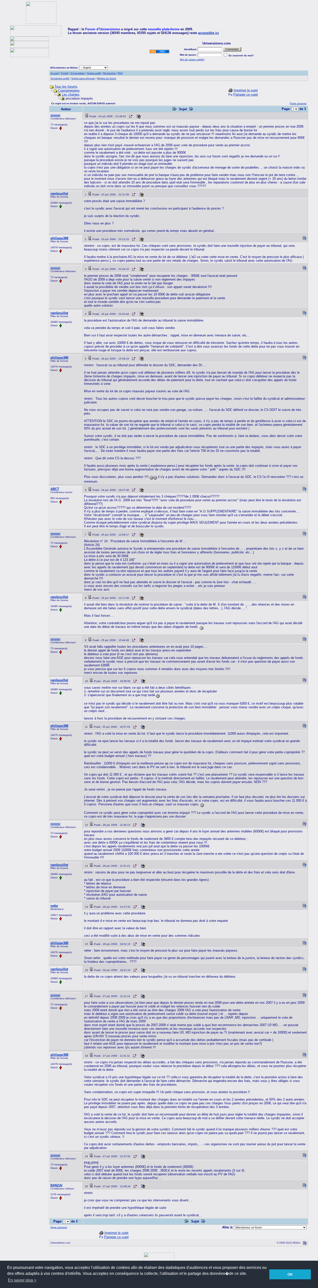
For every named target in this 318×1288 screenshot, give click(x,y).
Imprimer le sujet (246, 90)
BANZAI (56, 1185)
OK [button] (290, 1274)
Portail (64, 73)
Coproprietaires (69, 90)
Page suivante (298, 103)
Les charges (71, 94)
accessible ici (208, 33)
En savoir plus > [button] (22, 1280)
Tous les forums (66, 86)
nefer (54, 906)
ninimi (55, 115)
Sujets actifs (94, 73)
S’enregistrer (77, 73)
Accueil (54, 73)
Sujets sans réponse (83, 78)
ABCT (54, 489)
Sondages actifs (59, 78)
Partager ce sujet (245, 94)
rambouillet (59, 193)
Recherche (109, 73)
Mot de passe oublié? (192, 59)
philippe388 (59, 238)
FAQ (120, 73)
